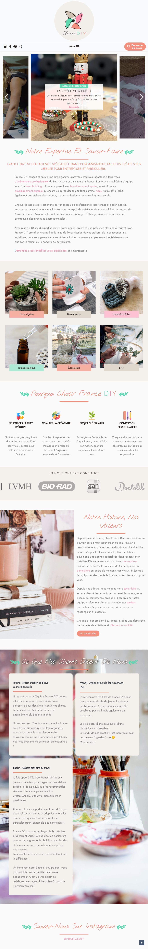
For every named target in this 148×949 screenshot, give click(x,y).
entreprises (130, 561)
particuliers (83, 571)
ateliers (131, 602)
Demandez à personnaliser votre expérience (41, 251)
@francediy (74, 939)
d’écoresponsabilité (121, 625)
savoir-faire (130, 589)
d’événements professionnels (31, 181)
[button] (6, 97)
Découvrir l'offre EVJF (74, 106)
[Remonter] (141, 942)
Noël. (99, 191)
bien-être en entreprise (83, 186)
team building (34, 186)
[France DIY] (74, 21)
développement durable (29, 191)
